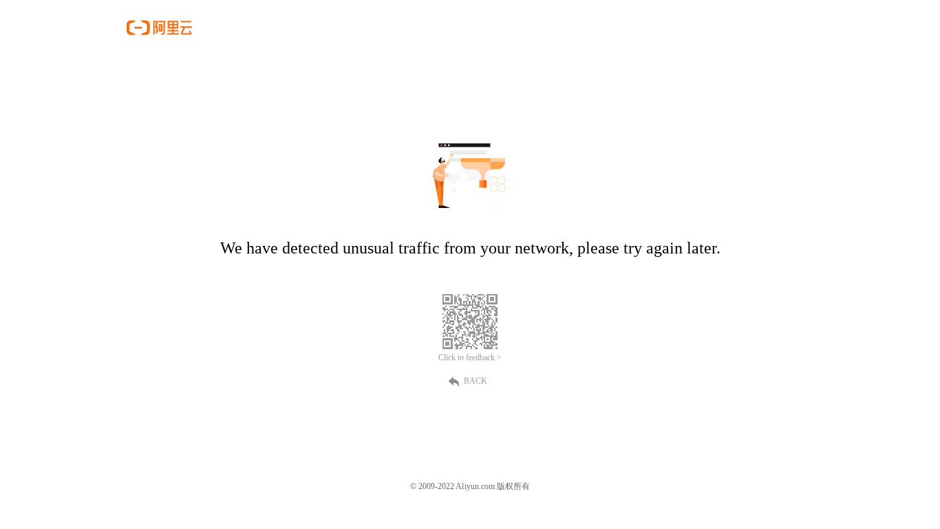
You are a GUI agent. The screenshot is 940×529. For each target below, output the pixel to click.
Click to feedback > (470, 357)
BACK (475, 381)
